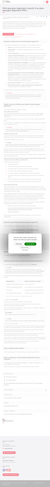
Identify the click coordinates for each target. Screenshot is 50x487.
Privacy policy (25, 249)
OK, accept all (30, 244)
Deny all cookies (25, 247)
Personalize (19, 244)
